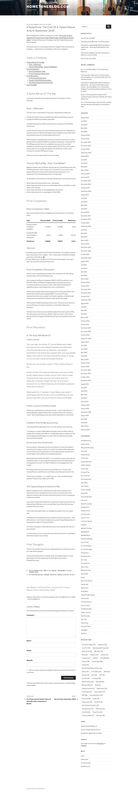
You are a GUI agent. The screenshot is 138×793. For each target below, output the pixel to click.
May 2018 (84, 419)
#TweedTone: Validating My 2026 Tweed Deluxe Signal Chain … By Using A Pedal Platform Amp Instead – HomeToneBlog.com (95, 85)
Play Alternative (85, 556)
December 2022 (86, 247)
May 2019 (84, 394)
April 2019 (84, 398)
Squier (96, 698)
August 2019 (85, 384)
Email (29, 650)
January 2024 (85, 212)
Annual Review (85, 454)
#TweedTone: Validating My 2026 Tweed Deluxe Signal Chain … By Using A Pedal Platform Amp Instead (95, 47)
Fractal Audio (97, 661)
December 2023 (86, 216)
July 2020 (84, 345)
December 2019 (86, 370)
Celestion (94, 654)
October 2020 (85, 335)
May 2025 (84, 166)
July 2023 (84, 230)
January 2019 (85, 408)
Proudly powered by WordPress (35, 788)
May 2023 (84, 233)
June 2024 (84, 201)
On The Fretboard (86, 546)
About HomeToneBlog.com (89, 726)
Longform (84, 525)
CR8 (95, 658)
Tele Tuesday (85, 598)
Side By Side (84, 584)
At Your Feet (84, 458)
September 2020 (86, 338)
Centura (104, 654)
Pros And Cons (85, 563)
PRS (84, 695)
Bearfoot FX (87, 651)
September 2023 (86, 226)
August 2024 (85, 195)
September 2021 (86, 300)
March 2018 (84, 426)
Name (29, 641)
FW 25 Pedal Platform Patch (92, 668)
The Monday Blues (86, 609)
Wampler (100, 715)
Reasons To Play (86, 570)
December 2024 (86, 180)
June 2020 (84, 349)
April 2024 (84, 209)
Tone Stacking (85, 616)
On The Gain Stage (86, 549)
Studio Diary (84, 591)
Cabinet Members (86, 461)
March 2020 (85, 359)
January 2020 (85, 366)
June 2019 (84, 391)
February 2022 (85, 282)
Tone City (86, 712)
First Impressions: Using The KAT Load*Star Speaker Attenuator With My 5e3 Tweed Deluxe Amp (96, 97)
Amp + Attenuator (35, 65)
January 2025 (85, 177)
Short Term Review (86, 581)
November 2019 (86, 373)
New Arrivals (85, 542)
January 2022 (85, 286)
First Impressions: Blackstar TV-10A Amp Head (95, 41)
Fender (46, 574)
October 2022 (85, 254)
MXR (98, 685)
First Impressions (86, 479)
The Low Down (85, 605)
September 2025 (86, 152)
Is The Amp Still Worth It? (37, 78)
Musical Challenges (87, 539)
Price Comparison (33, 69)
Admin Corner (85, 444)
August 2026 (85, 117)
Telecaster (100, 708)
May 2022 (84, 272)
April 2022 (84, 275)
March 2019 (84, 401)
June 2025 (84, 163)
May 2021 (84, 310)
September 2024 (86, 191)
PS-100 (72, 574)
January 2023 (85, 244)
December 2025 (86, 142)
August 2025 (85, 156)
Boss (85, 654)
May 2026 (84, 128)
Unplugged (84, 630)
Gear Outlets (85, 486)
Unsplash (83, 745)
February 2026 (85, 135)
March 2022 (84, 279)
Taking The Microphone (88, 595)
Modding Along (85, 535)
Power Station (63, 574)
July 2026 (84, 121)
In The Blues (96, 671)
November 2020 (86, 331)
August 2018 (85, 415)
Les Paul (86, 678)
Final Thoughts (32, 85)
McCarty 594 (87, 685)
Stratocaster (87, 702)
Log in (82, 756)
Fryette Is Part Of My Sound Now (40, 80)
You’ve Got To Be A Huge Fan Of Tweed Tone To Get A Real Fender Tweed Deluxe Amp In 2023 (50, 38)
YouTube (83, 633)
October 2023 (85, 223)
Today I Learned (85, 612)
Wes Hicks (101, 743)
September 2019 (86, 380)
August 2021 (85, 303)
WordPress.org (85, 766)
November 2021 (86, 293)
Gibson (85, 671)
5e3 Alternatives (36, 570)
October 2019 (85, 377)
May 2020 (84, 352)
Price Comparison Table (37, 71)
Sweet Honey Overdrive (90, 705)
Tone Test (84, 619)
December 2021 (86, 289)
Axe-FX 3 (86, 648)
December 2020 (86, 328)
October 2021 (85, 296)
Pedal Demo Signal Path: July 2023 (91, 733)
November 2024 (86, 184)
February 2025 (85, 173)
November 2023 (86, 219)
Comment (31, 615)
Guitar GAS (84, 493)
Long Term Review (86, 521)
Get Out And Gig (86, 489)
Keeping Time (85, 507)
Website (30, 660)
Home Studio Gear (86, 497)
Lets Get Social (85, 514)
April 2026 (84, 131)
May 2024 (84, 205)
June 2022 (84, 268)
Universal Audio (88, 715)
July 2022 (84, 265)
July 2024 (84, 198)
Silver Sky (86, 698)
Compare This (85, 472)
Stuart (48, 24)
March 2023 (84, 240)
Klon (94, 675)
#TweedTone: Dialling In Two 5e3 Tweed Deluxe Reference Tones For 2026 (96, 89)
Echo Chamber (85, 475)
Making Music (85, 532)
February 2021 (85, 321)
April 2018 (84, 422)
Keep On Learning (86, 504)
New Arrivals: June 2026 (88, 58)
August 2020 (85, 342)
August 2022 (85, 261)
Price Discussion (32, 76)
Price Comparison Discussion (39, 74)
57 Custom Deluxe (36, 574)
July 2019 (84, 387)
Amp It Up (47, 570)
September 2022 (86, 258)
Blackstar (98, 651)
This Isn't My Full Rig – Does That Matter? (43, 67)
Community (84, 468)
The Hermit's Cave (65, 570)
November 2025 (86, 145)
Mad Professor (88, 681)
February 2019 (85, 405)
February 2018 (85, 429)
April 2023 (84, 237)
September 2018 (86, 412)
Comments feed (86, 763)
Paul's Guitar (87, 692)
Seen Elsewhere (96, 695)
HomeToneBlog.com (48, 6)
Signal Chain (84, 588)
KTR (102, 675)
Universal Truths (86, 626)
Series (54, 570)
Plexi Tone (84, 560)
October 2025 (85, 149)
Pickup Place (85, 553)
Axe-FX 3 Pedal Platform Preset (90, 729)
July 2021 (84, 307)
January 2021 (85, 324)
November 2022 (86, 251)
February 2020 (85, 363)
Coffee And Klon (86, 465)
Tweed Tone (33, 572)
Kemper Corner (85, 510)
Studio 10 (99, 702)
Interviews (84, 500)
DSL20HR (104, 658)
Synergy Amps (87, 708)
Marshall (100, 681)
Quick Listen (84, 567)
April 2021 (84, 314)
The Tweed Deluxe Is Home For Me (41, 83)
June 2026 (84, 124)
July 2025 (84, 159)
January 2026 (85, 138)
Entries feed (84, 759)
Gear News (84, 482)
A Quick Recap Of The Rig (35, 62)
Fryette (53, 574)
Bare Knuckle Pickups (101, 648)
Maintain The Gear (86, 528)
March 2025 (84, 170)
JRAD (107, 671)
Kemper (85, 675)
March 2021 (84, 317)
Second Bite (84, 574)
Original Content (88, 688)
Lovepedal (96, 678)
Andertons (102, 644)
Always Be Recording (87, 447)
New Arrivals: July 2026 (88, 38)
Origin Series (102, 688)
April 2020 (84, 356)
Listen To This (85, 518)
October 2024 (85, 188)
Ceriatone (86, 658)
